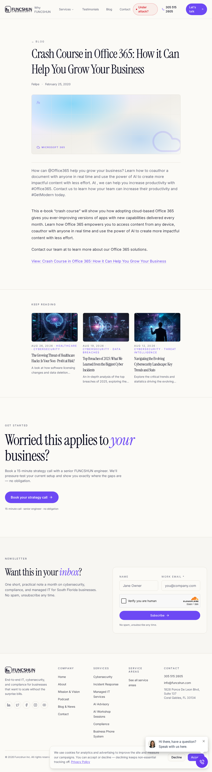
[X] (17, 705)
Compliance (101, 724)
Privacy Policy (80, 762)
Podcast (63, 699)
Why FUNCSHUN (42, 9)
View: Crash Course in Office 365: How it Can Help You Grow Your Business (98, 261)
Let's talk (192, 9)
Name (124, 576)
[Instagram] (35, 705)
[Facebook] (26, 705)
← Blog (38, 41)
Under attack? (143, 9)
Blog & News (66, 706)
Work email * (172, 576)
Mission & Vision (69, 691)
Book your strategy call (29, 497)
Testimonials (90, 9)
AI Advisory (101, 704)
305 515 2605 (171, 9)
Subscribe (157, 615)
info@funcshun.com (177, 682)
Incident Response (105, 684)
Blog (109, 9)
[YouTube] (44, 705)
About (62, 684)
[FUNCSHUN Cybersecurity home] (18, 9)
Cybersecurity (102, 676)
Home (62, 676)
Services (65, 9)
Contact (125, 9)
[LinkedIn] (8, 705)
